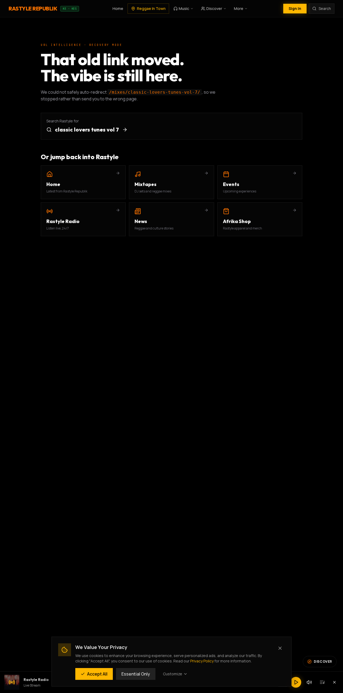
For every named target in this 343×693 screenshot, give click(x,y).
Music (184, 8)
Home (118, 8)
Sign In (295, 8)
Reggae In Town (151, 8)
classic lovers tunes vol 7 (87, 129)
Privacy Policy (202, 660)
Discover (214, 8)
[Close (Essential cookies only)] (280, 648)
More (238, 8)
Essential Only (135, 674)
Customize (172, 673)
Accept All (97, 674)
